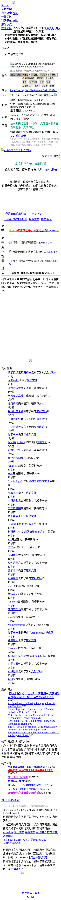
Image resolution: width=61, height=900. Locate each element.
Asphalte (35, 632)
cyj (25, 458)
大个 (10, 458)
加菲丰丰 (13, 434)
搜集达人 (13, 640)
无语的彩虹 (14, 419)
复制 (46, 95)
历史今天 (46, 219)
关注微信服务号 (30, 893)
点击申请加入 (16, 869)
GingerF (12, 524)
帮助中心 (41, 832)
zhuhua (14, 115)
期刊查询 (6, 12)
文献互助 (6, 9)
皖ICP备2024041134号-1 (16, 840)
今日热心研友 (10, 800)
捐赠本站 (34, 219)
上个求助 (25, 150)
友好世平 (13, 671)
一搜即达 (6, 16)
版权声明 (8, 832)
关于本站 (19, 832)
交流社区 (6, 28)
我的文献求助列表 (16, 213)
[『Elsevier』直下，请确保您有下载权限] (55, 95)
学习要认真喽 (15, 395)
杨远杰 (12, 593)
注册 (15, 20)
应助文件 (32, 380)
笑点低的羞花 (15, 411)
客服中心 (8, 836)
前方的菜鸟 (14, 609)
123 (10, 539)
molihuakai (13, 380)
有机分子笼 (14, 450)
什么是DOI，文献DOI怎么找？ (25, 785)
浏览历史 (37, 213)
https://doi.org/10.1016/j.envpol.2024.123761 (33, 90)
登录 (15, 13)
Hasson (11, 648)
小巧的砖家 (14, 500)
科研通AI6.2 (15, 656)
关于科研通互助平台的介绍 (23, 789)
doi (52, 95)
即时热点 (6, 24)
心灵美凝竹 (14, 663)
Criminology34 (15, 481)
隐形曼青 (13, 516)
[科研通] (14, 3)
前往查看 (20, 135)
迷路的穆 (13, 403)
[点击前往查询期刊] (30, 360)
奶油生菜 (13, 578)
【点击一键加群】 (38, 857)
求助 (46, 481)
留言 (56, 156)
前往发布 (51, 169)
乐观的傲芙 (14, 426)
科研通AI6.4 (15, 531)
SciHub (5, 5)
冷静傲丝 (13, 555)
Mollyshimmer (15, 625)
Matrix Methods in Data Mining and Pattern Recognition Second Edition (30, 716)
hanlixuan (13, 601)
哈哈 (10, 679)
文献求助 (49, 372)
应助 (18, 458)
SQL (10, 473)
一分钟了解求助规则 (15, 219)
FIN (29, 524)
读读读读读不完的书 (19, 372)
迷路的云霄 (14, 388)
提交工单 (47, 156)
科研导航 (6, 20)
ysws (10, 617)
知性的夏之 (14, 562)
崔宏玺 (36, 531)
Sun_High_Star (16, 442)
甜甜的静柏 (35, 481)
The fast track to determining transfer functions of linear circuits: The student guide (33, 728)
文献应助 (48, 632)
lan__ (11, 586)
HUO (11, 547)
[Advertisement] (30, 323)
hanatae (12, 465)
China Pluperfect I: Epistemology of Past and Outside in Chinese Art (31, 710)
